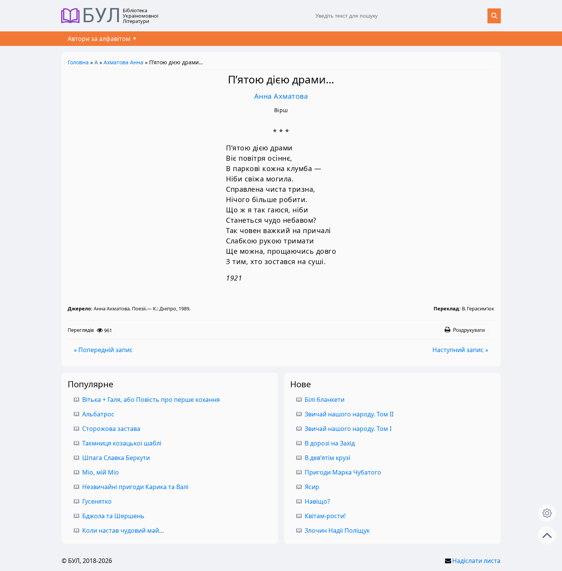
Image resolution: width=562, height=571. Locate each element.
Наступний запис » (460, 350)
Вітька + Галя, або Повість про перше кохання (151, 399)
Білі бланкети (324, 399)
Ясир (312, 487)
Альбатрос (98, 414)
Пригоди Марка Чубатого (343, 472)
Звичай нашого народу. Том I (348, 428)
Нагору (547, 535)
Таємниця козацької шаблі (121, 443)
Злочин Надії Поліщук (337, 530)
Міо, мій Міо (100, 472)
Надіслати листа (476, 560)
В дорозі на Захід (330, 443)
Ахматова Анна (123, 62)
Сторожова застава (111, 428)
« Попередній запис (103, 350)
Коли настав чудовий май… (123, 530)
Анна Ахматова (281, 96)
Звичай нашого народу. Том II (349, 414)
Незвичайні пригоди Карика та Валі (135, 487)
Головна (78, 62)
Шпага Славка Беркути (116, 458)
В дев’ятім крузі (327, 458)
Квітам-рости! (325, 516)
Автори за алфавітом (99, 38)
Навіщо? (317, 501)
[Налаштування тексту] (547, 513)
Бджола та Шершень (113, 516)
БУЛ (101, 16)
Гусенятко (97, 501)
